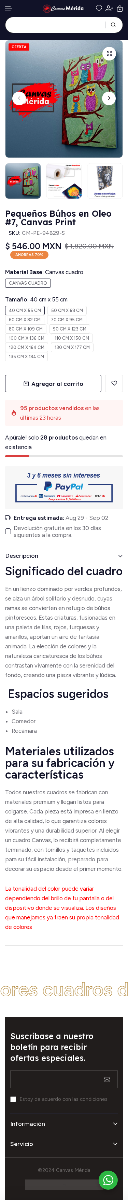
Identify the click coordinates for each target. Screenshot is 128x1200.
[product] (109, 53)
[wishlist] (99, 8)
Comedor (23, 721)
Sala (17, 711)
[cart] (120, 8)
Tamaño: (36, 299)
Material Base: (44, 272)
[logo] (64, 8)
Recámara (25, 730)
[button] (9, 9)
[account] (109, 8)
